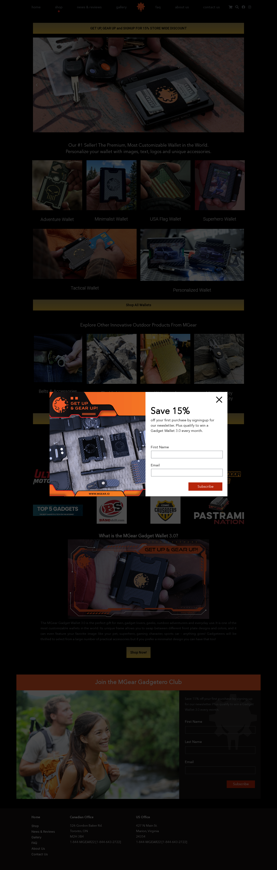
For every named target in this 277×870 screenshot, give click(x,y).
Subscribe (205, 486)
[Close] (219, 400)
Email (155, 465)
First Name (160, 447)
